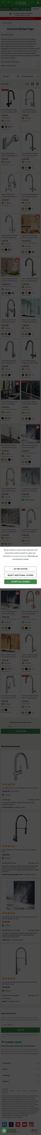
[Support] (4, 1130)
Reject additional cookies (20, 575)
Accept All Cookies (20, 582)
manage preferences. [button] (19, 556)
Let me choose (20, 569)
